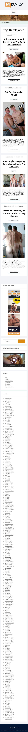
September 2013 (9, 623)
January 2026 (8, 409)
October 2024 (8, 432)
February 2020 (8, 521)
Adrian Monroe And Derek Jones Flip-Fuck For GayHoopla (14, 42)
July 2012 (7, 645)
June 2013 (7, 627)
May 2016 (7, 572)
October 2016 (8, 565)
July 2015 (7, 588)
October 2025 (8, 414)
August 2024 (8, 436)
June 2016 (7, 571)
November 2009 (9, 695)
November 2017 (9, 544)
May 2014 (7, 610)
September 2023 (9, 453)
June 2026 (7, 401)
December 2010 (9, 675)
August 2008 (8, 719)
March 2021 (8, 500)
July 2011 (7, 664)
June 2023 (7, 458)
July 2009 (7, 701)
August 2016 (8, 568)
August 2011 (8, 662)
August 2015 (8, 587)
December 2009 (9, 693)
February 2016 (8, 577)
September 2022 (9, 472)
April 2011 (7, 668)
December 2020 (9, 505)
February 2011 (8, 671)
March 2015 (8, 594)
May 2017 (7, 554)
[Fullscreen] (22, 366)
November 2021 (9, 487)
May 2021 (7, 497)
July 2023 (7, 456)
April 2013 (7, 631)
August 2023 (8, 454)
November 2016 (9, 563)
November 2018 (9, 535)
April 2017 (7, 555)
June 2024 (7, 439)
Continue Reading (15, 81)
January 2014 (8, 616)
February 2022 (8, 483)
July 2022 (7, 475)
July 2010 (7, 682)
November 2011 (9, 657)
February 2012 (8, 653)
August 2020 (8, 511)
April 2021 (7, 499)
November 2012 (9, 638)
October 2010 (8, 678)
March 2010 (8, 689)
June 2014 (7, 609)
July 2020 (7, 513)
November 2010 (9, 676)
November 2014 (9, 601)
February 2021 (8, 502)
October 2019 (8, 527)
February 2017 (8, 558)
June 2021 (7, 495)
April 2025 (7, 423)
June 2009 (7, 703)
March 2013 (8, 632)
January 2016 (8, 579)
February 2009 (9, 709)
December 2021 (9, 486)
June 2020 (7, 514)
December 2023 (9, 448)
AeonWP (25, 730)
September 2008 (9, 717)
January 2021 (8, 503)
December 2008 (9, 712)
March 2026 (8, 406)
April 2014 (7, 612)
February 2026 (8, 407)
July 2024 (7, 437)
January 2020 (8, 522)
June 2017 (7, 552)
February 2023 (8, 464)
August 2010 (8, 681)
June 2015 (7, 590)
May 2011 (7, 667)
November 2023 (9, 450)
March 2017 (8, 557)
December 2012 (9, 637)
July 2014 (7, 607)
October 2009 (8, 697)
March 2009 (8, 708)
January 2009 (8, 711)
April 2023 (7, 461)
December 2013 (9, 618)
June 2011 (7, 665)
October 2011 (8, 659)
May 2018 (7, 536)
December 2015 (9, 580)
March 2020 (8, 519)
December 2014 (9, 599)
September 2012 (9, 642)
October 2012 (8, 640)
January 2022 (8, 484)
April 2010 (7, 687)
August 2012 (8, 643)
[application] (14, 360)
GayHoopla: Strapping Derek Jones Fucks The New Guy (14, 164)
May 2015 (7, 591)
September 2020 (9, 510)
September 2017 (9, 547)
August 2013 (8, 624)
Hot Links (14, 99)
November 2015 (9, 582)
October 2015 (8, 583)
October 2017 (8, 546)
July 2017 (7, 550)
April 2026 (7, 404)
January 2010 (8, 692)
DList (6, 378)
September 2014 (9, 604)
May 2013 (7, 629)
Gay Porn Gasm (9, 381)
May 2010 (7, 686)
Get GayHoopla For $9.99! (14, 93)
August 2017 (8, 549)
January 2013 (8, 635)
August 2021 (8, 492)
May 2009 (7, 704)
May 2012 (7, 648)
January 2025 (8, 428)
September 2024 (9, 434)
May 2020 (7, 516)
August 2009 (8, 700)
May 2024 (7, 440)
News (13, 171)
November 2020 (9, 506)
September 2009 (9, 698)
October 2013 (8, 621)
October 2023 (8, 451)
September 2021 (9, 491)
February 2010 (8, 690)
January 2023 (8, 465)
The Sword (7, 385)
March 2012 (8, 651)
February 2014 (8, 615)
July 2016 (7, 569)
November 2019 (9, 525)
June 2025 (7, 420)
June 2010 (7, 684)
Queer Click (8, 382)
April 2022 (7, 480)
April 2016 (7, 574)
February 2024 (8, 445)
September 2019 (9, 528)
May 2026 (7, 403)
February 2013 (8, 634)
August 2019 (8, 530)
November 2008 (9, 714)
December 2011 (9, 656)
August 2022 (8, 473)
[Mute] (20, 366)
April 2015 (7, 593)
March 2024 (8, 443)
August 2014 (8, 605)
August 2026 (8, 398)
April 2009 (7, 706)
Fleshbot (7, 379)
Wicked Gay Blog (9, 387)
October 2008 (8, 716)
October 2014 (8, 602)
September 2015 (9, 585)
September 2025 (9, 415)
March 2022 (8, 481)
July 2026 (7, 399)
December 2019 (9, 524)
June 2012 (7, 646)
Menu (14, 12)
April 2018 (7, 538)
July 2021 (7, 494)
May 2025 (7, 421)
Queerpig (7, 384)
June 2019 (7, 533)
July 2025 (7, 418)
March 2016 (8, 576)
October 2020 (8, 508)
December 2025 (9, 410)
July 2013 (7, 626)
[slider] (12, 365)
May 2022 (7, 478)
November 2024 (9, 431)
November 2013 (9, 620)
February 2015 (8, 596)
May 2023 (7, 459)
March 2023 (8, 462)
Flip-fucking (14, 49)
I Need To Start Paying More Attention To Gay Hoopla (14, 213)
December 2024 (9, 429)
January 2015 (8, 598)
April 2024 (7, 442)
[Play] (5, 366)
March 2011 (8, 670)
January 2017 (8, 560)
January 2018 (8, 543)
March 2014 (8, 613)
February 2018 (8, 541)
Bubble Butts (13, 220)
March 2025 (8, 425)
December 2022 (9, 467)
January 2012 (8, 654)
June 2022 (7, 476)
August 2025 (8, 417)
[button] (14, 360)
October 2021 (8, 489)
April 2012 (7, 649)
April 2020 (7, 517)
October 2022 (8, 470)
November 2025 (9, 412)
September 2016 (9, 566)
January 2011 (8, 673)
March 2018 (8, 539)
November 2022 (9, 469)
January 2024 (8, 447)
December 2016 (9, 561)
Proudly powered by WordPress (7, 730)
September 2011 (9, 660)
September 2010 (9, 679)
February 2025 (8, 426)
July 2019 (7, 532)
